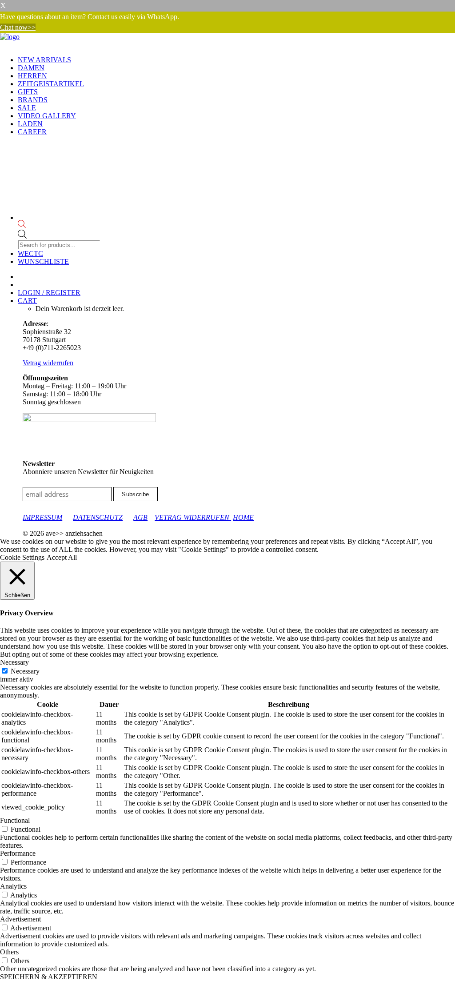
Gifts (28, 92)
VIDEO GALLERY (47, 116)
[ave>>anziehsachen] (227, 41)
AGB (140, 517)
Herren (32, 76)
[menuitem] (236, 60)
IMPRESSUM (42, 517)
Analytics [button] (13, 886)
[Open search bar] (60, 225)
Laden (30, 124)
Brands (33, 100)
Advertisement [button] (20, 919)
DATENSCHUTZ (98, 517)
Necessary (25, 671)
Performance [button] (18, 853)
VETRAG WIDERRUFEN (193, 517)
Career (32, 132)
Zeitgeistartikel (51, 84)
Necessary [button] (14, 662)
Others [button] (9, 952)
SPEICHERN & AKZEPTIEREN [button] (48, 977)
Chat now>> (18, 27)
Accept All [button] (62, 557)
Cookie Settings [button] (22, 557)
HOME (243, 517)
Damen (31, 68)
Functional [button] (15, 820)
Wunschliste (43, 261)
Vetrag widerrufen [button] (48, 363)
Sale (27, 108)
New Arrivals (44, 60)
